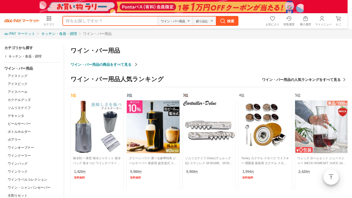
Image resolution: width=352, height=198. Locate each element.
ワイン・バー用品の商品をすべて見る (102, 64)
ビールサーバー (19, 124)
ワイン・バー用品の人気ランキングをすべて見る (301, 80)
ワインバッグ (18, 164)
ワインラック (18, 172)
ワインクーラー (19, 156)
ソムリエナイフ (19, 108)
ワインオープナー (21, 148)
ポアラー (14, 140)
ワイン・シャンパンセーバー (29, 187)
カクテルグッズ (19, 100)
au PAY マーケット (19, 34)
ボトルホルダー (19, 132)
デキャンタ (16, 116)
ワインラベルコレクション (27, 180)
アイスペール (18, 92)
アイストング (18, 76)
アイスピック (18, 84)
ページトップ (331, 177)
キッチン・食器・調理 (59, 34)
